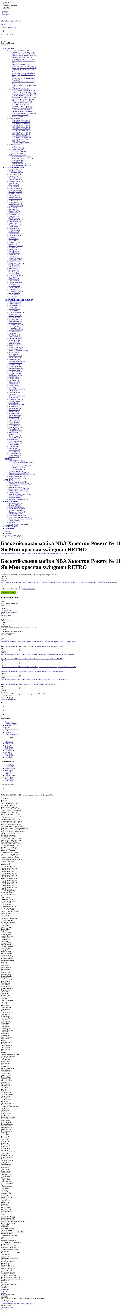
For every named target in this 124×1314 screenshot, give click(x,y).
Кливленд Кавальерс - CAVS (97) (23, 59)
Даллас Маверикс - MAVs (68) (22, 102)
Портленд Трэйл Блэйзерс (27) (22, 108)
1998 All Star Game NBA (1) (21, 129)
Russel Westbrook (10, 750)
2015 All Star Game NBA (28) (21, 132)
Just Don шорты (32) (19, 163)
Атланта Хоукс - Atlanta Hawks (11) (23, 73)
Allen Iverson (9, 770)
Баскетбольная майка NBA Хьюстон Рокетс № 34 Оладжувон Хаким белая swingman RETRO (32, 646)
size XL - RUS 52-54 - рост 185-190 (78, 582)
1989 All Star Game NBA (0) (21, 120)
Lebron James (9, 742)
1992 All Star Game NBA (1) (21, 123)
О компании (9, 722)
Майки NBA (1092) (18, 467)
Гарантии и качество (11, 729)
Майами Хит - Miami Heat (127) (22, 57)
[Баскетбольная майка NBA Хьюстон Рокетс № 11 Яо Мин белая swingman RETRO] (62, 679)
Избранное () (21, 1303)
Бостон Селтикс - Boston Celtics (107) (24, 55)
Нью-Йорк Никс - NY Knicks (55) (23, 66)
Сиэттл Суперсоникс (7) (20, 116)
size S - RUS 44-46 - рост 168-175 (12, 582)
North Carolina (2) (18, 148)
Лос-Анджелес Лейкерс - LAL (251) (24, 90)
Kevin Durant (9, 747)
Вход (11, 1307)
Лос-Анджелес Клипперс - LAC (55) (24, 94)
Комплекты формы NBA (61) (21, 466)
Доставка (5, 11)
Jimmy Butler (9, 754)
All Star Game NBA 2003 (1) (21, 130)
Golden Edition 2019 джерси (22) (22, 156)
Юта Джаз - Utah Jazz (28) (20, 104)
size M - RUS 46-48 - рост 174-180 (34, 582)
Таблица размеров (11, 724)
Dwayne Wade (9, 779)
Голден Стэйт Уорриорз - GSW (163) (24, 92)
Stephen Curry (9, 743)
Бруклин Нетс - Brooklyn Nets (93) (23, 54)
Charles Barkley (10, 777)
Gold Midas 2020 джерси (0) (21, 165)
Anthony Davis (9, 756)
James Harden (9, 749)
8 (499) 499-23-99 (6, 24)
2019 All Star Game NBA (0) (21, 139)
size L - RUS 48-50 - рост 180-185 (56, 582)
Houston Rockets (6, 610)
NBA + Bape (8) (17, 162)
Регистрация (5, 1307)
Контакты (5, 14)
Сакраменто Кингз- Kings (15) (22, 106)
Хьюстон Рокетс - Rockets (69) (22, 96)
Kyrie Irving (8, 745)
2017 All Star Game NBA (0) (21, 136)
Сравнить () (30, 1303)
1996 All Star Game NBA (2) (21, 127)
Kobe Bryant (9, 767)
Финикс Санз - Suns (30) (20, 115)
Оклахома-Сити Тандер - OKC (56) (24, 97)
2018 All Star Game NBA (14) (21, 137)
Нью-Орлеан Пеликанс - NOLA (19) (24, 113)
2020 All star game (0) (19, 141)
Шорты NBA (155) (18, 469)
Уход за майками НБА (12, 734)
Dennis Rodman (10, 768)
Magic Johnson (9, 772)
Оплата (4, 12)
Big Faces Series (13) (18, 160)
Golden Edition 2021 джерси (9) (22, 158)
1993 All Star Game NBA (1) (21, 125)
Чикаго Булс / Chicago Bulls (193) (23, 52)
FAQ (6, 730)
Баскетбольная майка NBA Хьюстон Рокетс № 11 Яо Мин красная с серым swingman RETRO (31, 659)
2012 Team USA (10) (19, 151)
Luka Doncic (9, 752)
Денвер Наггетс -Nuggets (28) (22, 109)
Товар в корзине (29, 589)
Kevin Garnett (9, 780)
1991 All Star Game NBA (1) (21, 122)
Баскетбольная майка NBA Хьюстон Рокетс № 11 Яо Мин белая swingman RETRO (28, 684)
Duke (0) (15, 146)
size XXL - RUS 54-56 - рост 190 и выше (103, 582)
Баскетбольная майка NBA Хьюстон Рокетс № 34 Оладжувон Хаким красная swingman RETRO (32, 671)
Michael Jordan (9, 765)
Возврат (7, 727)
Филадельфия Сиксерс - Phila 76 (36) (24, 68)
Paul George (8, 757)
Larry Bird (8, 774)
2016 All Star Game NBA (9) (21, 134)
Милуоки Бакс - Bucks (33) (21, 64)
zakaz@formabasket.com (8, 27)
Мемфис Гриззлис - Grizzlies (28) (23, 111)
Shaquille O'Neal (10, 775)
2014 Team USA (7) (18, 153)
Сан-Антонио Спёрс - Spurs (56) (23, 99)
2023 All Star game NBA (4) (21, 143)
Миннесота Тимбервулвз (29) (22, 101)
